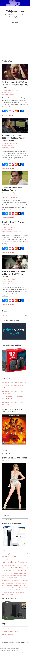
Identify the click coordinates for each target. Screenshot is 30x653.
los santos (20, 577)
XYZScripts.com (23, 652)
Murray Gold (13, 580)
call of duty (10, 556)
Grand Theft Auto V (16, 571)
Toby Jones (20, 592)
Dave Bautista (19, 559)
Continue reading (7, 115)
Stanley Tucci (23, 587)
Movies (10, 197)
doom (6, 565)
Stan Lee (15, 587)
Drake (11, 565)
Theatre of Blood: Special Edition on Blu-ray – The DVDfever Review (15, 274)
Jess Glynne (20, 575)
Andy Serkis (5, 554)
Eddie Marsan (6, 567)
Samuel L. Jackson (14, 585)
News (19, 231)
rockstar (20, 583)
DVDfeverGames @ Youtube (10, 631)
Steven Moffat (15, 590)
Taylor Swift (13, 592)
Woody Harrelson (7, 594)
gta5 (6, 573)
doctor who (11, 562)
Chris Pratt (12, 559)
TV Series (11, 94)
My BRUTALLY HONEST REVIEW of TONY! (14, 382)
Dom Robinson (8, 92)
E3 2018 (23, 565)
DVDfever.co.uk (15, 11)
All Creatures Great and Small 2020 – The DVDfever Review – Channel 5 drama (14, 138)
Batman (12, 554)
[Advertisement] (15, 42)
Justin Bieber (12, 577)
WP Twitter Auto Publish (9, 652)
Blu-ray (5, 197)
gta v (10, 573)
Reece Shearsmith (11, 583)
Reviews (5, 94)
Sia (10, 587)
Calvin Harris (19, 556)
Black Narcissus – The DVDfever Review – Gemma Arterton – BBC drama (15, 85)
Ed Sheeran (16, 568)
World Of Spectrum (8, 634)
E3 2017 (17, 565)
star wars (6, 590)
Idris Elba (17, 573)
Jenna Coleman (10, 575)
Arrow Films (5, 628)
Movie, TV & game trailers (10, 231)
